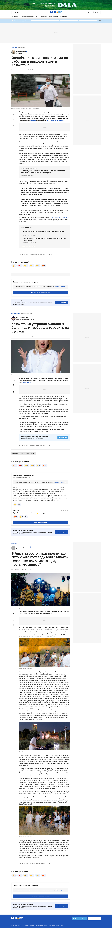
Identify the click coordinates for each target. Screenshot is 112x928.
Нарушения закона (26, 313)
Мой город (27, 382)
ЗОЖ (37, 16)
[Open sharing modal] (13, 125)
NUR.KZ (33, 120)
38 (15, 465)
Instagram (63, 302)
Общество (14, 543)
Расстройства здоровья (28, 16)
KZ (88, 12)
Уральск (33, 453)
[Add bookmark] (13, 131)
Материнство (63, 16)
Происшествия (15, 313)
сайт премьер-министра (54, 120)
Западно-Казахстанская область (20, 453)
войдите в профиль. (60, 286)
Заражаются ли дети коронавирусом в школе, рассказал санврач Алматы (43, 232)
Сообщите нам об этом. (44, 254)
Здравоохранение (53, 16)
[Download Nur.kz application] (56, 5)
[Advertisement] (56, 32)
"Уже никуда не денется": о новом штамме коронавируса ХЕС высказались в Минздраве (43, 172)
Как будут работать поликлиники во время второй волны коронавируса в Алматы (44, 239)
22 (45, 465)
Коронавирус (43, 16)
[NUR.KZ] (56, 12)
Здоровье (14, 16)
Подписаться (63, 437)
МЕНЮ (17, 12)
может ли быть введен (59, 217)
